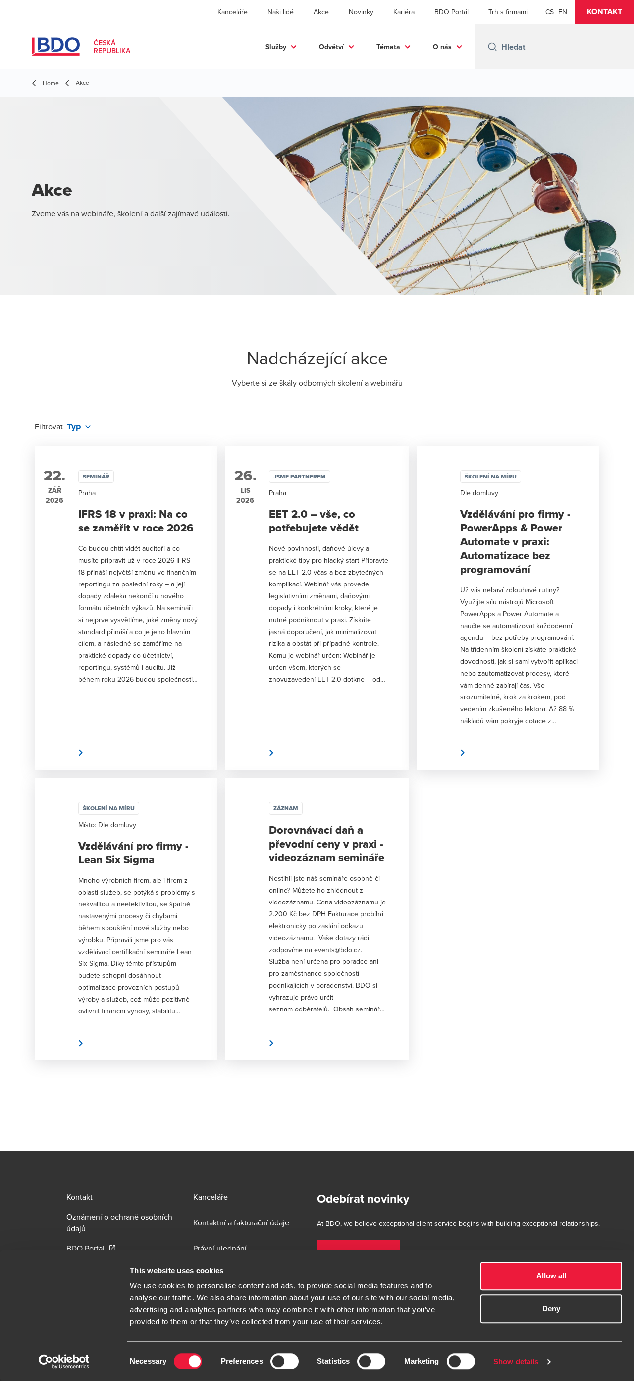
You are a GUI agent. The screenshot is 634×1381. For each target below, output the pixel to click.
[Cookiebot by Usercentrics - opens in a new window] (64, 1361)
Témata (388, 47)
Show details (515, 1361)
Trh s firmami (508, 12)
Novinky (361, 12)
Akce (321, 12)
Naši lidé (280, 12)
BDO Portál (451, 12)
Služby (275, 47)
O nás (442, 47)
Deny (551, 1308)
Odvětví (331, 47)
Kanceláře (232, 12)
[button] (604, 12)
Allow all (551, 1276)
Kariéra (404, 12)
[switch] (284, 1361)
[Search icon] (492, 47)
